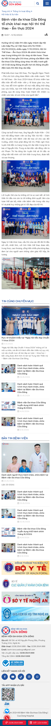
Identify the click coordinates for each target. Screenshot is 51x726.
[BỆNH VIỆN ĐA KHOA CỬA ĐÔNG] (11, 3)
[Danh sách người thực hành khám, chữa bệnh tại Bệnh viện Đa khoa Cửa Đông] (25, 457)
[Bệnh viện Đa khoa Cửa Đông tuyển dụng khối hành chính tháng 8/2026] (8, 405)
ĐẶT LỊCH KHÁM (40, 722)
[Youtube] (13, 677)
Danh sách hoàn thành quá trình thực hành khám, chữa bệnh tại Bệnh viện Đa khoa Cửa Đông (30, 369)
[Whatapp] (37, 677)
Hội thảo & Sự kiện (10, 14)
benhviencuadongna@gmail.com (21, 649)
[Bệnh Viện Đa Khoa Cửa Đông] (14, 630)
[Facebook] (5, 677)
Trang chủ (6, 11)
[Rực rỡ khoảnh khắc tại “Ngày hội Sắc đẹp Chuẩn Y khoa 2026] (25, 320)
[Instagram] (29, 677)
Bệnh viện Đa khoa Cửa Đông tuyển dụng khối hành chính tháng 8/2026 (31, 405)
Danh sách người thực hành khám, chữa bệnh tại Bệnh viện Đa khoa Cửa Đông (25, 476)
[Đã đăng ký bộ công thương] (13, 663)
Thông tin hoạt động (21, 11)
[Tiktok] (21, 677)
